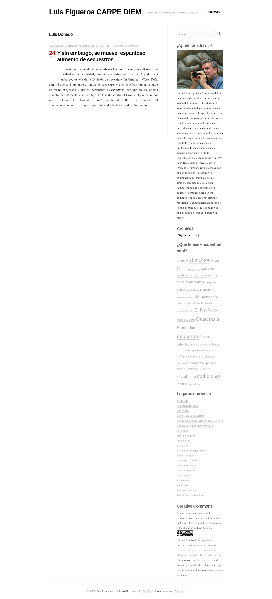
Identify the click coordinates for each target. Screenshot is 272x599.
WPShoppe (178, 591)
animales (192, 269)
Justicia (204, 336)
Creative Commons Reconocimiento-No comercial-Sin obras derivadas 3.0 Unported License (199, 550)
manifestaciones (208, 350)
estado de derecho (186, 319)
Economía (206, 303)
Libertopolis (184, 475)
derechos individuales (188, 303)
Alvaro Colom (56, 46)
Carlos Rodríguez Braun (190, 415)
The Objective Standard (190, 495)
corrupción (186, 289)
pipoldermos (196, 362)
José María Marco (187, 465)
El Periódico (205, 310)
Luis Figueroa (193, 350)
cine (203, 275)
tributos (182, 383)
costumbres (204, 289)
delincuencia (206, 297)
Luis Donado (70, 46)
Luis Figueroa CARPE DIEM (95, 12)
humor (195, 327)
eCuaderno (183, 445)
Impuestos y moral (187, 460)
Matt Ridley (183, 480)
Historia (183, 327)
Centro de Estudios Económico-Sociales (200, 420)
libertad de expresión (202, 344)
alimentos (199, 259)
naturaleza (194, 356)
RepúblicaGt (193, 368)
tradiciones (209, 375)
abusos (183, 260)
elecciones (185, 310)
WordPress (147, 591)
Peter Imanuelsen (187, 490)
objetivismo (182, 363)
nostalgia (207, 356)
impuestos (188, 335)
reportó (98, 100)
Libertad (183, 344)
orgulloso (144, 69)
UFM (190, 384)
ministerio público (88, 46)
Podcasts (213, 12)
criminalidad (183, 297)
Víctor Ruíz (103, 46)
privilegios (182, 368)
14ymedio (182, 400)
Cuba (192, 297)
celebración (184, 275)
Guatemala (207, 318)
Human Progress (186, 455)
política (211, 362)
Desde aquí (183, 440)
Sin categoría (205, 368)
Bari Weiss (183, 410)
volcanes (197, 384)
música (182, 356)
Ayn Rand (207, 268)
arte (198, 269)
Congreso (211, 282)
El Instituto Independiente (191, 450)
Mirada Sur (183, 485)
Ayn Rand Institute (187, 405)
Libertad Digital (186, 470)
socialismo (186, 376)
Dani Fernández (186, 435)
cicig (196, 275)
